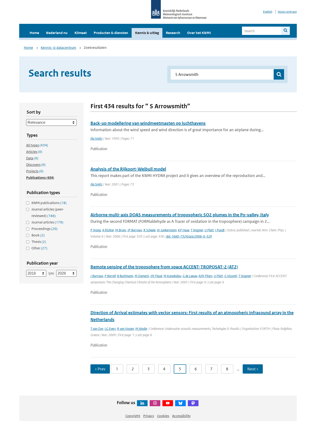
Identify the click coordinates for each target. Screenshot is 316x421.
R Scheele (149, 230)
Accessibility (181, 416)
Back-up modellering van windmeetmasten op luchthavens (148, 123)
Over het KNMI (199, 33)
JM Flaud (156, 276)
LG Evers (110, 328)
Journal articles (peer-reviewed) (47, 212)
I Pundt (220, 230)
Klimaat (80, 33)
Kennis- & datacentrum (58, 47)
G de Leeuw (190, 276)
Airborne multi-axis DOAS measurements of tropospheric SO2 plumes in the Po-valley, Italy (179, 214)
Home (34, 33)
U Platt (209, 230)
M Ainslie (141, 328)
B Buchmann (125, 276)
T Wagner (197, 230)
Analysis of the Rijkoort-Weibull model (128, 169)
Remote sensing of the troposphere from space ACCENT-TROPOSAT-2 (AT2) (164, 266)
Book (38, 235)
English (267, 12)
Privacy (148, 416)
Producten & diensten (111, 33)
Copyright (132, 416)
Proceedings (44, 228)
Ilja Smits (96, 138)
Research (173, 33)
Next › (252, 368)
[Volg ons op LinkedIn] (142, 403)
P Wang (95, 230)
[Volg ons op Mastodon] (193, 403)
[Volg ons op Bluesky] (180, 403)
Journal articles (47, 222)
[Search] (285, 31)
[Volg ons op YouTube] (167, 403)
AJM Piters (205, 276)
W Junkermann (167, 230)
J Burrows (96, 276)
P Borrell (110, 276)
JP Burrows (134, 230)
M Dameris (142, 276)
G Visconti (230, 276)
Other (39, 248)
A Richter (108, 230)
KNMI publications (49, 203)
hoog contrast (287, 12)
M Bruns (120, 230)
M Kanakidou (172, 276)
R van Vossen (125, 328)
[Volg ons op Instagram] (155, 403)
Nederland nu (57, 33)
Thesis (38, 241)
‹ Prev (100, 368)
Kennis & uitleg (147, 33)
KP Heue (183, 230)
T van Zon (96, 328)
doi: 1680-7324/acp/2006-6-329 (189, 236)
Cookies (163, 416)
